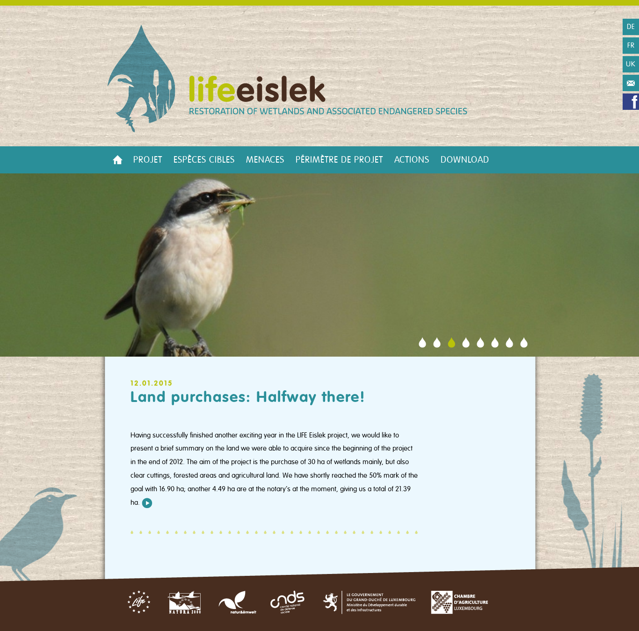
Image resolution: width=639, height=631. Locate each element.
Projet (147, 160)
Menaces (265, 160)
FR (631, 45)
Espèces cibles (204, 160)
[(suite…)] (147, 502)
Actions (411, 160)
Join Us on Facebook (631, 101)
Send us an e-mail (631, 83)
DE (631, 26)
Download (465, 160)
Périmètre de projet (339, 160)
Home (117, 159)
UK (631, 64)
